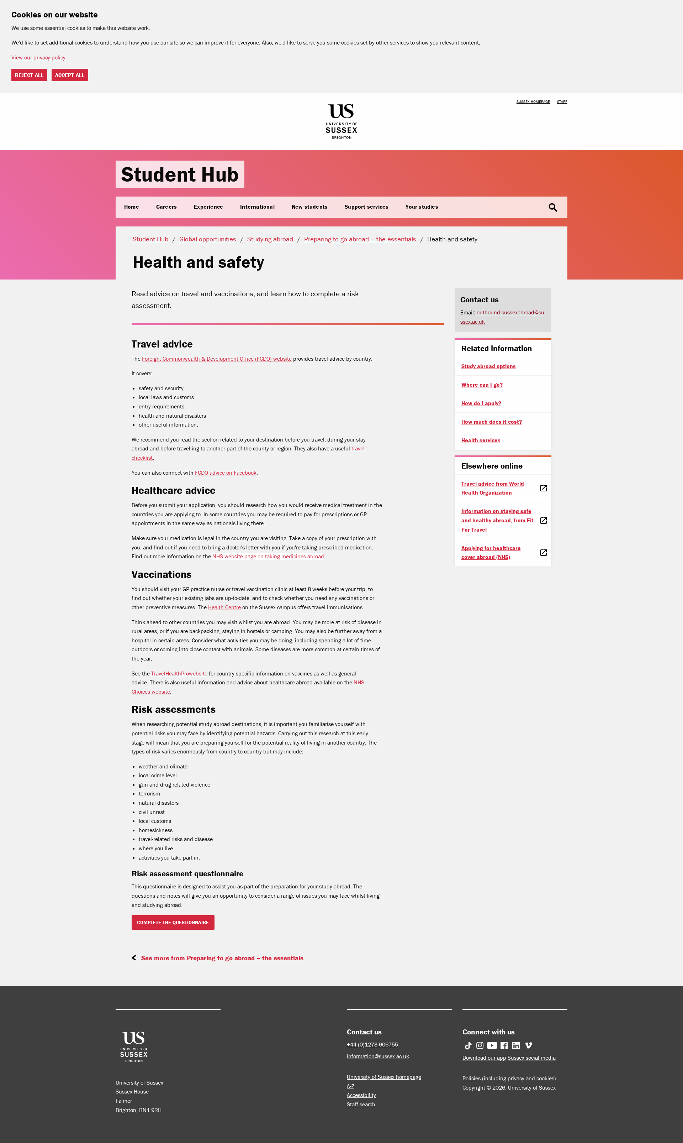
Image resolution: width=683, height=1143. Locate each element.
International (257, 206)
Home (131, 206)
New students (310, 206)
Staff (562, 101)
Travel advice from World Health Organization (492, 488)
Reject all (29, 75)
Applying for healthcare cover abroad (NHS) (491, 552)
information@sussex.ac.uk (378, 1056)
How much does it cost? (491, 421)
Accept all (70, 75)
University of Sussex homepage (384, 1076)
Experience (208, 206)
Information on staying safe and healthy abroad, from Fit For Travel (497, 520)
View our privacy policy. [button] (39, 57)
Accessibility (361, 1094)
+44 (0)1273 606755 (372, 1044)
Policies (471, 1078)
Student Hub (180, 174)
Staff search (361, 1104)
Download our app (484, 1057)
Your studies (422, 206)
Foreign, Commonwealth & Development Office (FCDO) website (217, 358)
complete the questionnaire (173, 922)
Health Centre (224, 607)
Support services (366, 206)
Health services (481, 440)
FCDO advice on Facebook (225, 472)
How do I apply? (481, 403)
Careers (166, 206)
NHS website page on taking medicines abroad (268, 556)
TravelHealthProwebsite (179, 673)
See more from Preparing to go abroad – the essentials (222, 958)
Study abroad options (488, 366)
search (553, 207)
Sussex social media (532, 1057)
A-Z (350, 1086)
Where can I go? (482, 384)
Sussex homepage (533, 101)
